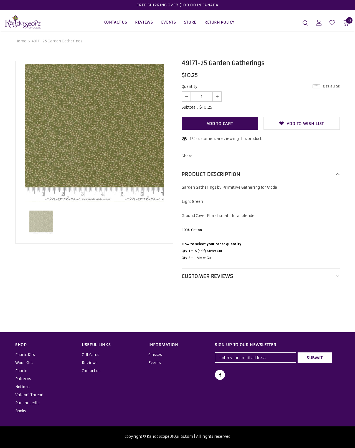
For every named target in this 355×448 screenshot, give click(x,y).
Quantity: (190, 86)
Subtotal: (190, 107)
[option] (94, 133)
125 (193, 138)
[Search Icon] (305, 22)
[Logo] (24, 22)
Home (20, 41)
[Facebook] (220, 375)
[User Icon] (319, 22)
